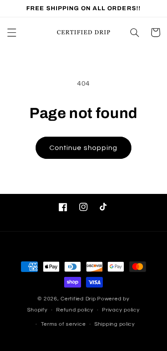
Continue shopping (83, 147)
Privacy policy (120, 310)
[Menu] (11, 32)
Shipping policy (114, 324)
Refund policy (75, 310)
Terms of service (63, 324)
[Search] (134, 32)
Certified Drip (78, 298)
